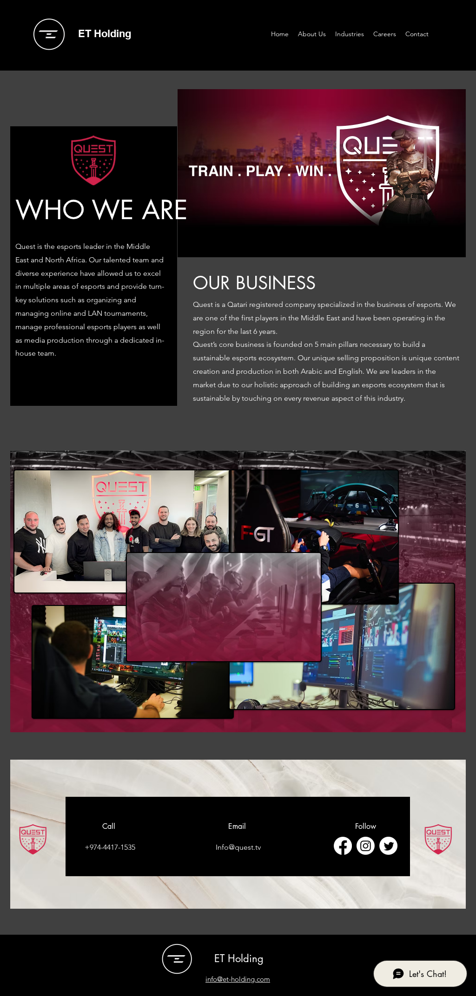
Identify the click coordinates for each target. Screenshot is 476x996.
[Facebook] (343, 846)
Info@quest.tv (238, 847)
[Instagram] (366, 846)
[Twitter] (388, 846)
